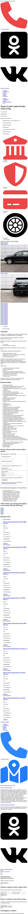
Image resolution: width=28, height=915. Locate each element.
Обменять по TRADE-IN (5, 241)
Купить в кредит (15, 241)
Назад (2, 906)
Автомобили (6, 91)
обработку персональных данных (9, 483)
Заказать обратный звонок (6, 869)
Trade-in (5, 93)
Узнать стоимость (4, 882)
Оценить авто (3, 894)
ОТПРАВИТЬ (4, 480)
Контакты (5, 96)
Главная (5, 90)
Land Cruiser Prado (7, 102)
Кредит (4, 92)
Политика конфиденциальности (8, 804)
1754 (4, 103)
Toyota (4, 100)
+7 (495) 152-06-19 (5, 29)
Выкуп (4, 95)
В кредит (5, 543)
